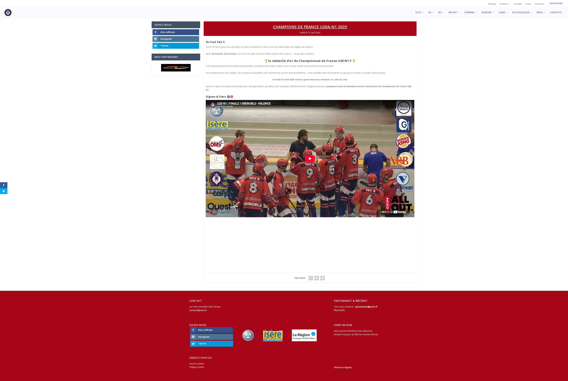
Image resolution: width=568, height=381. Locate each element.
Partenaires (539, 4)
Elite (418, 12)
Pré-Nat (452, 12)
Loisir (502, 12)
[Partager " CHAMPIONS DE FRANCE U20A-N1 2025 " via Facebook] (311, 278)
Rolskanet (504, 4)
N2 (429, 12)
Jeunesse (486, 12)
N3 (439, 12)
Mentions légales (343, 367)
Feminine (469, 12)
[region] (176, 67)
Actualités (518, 4)
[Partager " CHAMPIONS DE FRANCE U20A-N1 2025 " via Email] (323, 278)
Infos (540, 12)
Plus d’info (339, 310)
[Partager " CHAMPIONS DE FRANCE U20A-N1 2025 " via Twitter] (317, 278)
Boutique (492, 4)
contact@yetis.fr (198, 310)
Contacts (555, 12)
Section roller (520, 12)
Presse (528, 4)
